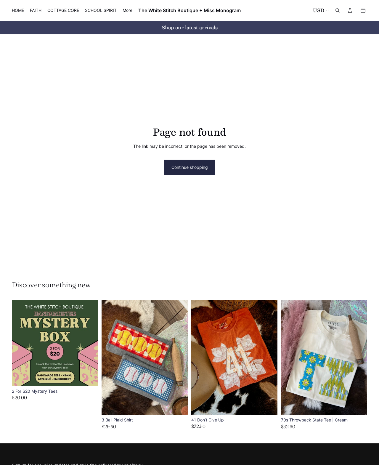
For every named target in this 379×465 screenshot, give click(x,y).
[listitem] (127, 10)
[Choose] (88, 376)
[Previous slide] (110, 357)
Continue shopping (189, 167)
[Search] (337, 10)
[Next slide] (179, 357)
